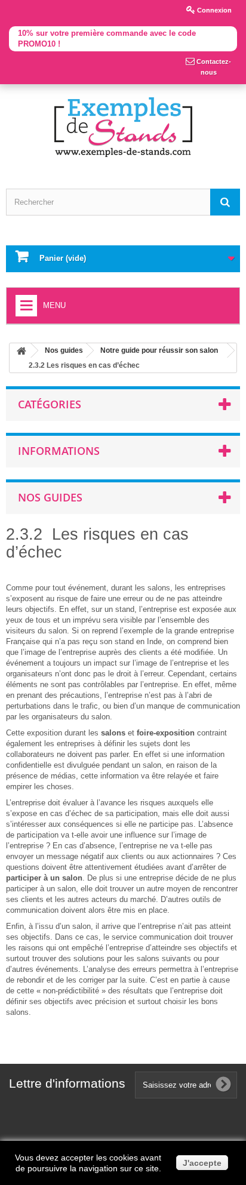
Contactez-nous (213, 67)
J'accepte (202, 1163)
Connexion (213, 10)
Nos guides (50, 497)
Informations (59, 451)
